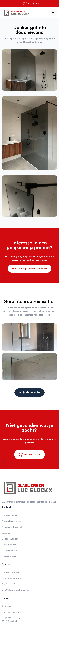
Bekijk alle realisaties (29, 392)
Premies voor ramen (12, 612)
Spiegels (6, 533)
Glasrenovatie (9, 556)
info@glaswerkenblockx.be (15, 590)
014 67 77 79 (8, 584)
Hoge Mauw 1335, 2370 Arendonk (11, 619)
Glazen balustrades (11, 521)
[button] (53, 13)
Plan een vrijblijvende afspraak (29, 268)
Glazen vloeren (9, 515)
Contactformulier (11, 572)
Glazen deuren (9, 545)
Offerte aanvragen (11, 578)
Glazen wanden (9, 551)
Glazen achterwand (12, 527)
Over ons (6, 606)
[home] (16, 12)
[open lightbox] (29, 72)
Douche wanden (10, 539)
